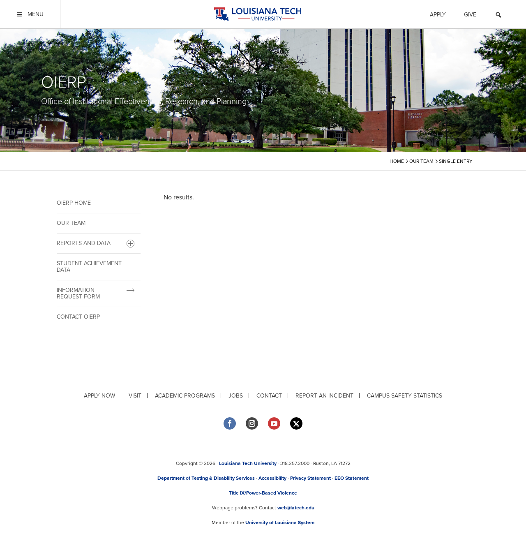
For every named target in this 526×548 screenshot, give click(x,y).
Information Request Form (78, 293)
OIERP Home (74, 202)
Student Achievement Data (89, 266)
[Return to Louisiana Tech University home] (257, 14)
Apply (438, 14)
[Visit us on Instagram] (252, 423)
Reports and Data (84, 243)
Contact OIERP (78, 316)
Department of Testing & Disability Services (206, 478)
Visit (135, 395)
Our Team (71, 223)
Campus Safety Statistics (404, 395)
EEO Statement (352, 478)
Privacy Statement (310, 478)
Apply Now (99, 395)
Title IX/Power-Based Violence (263, 493)
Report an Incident (324, 395)
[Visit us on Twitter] (296, 423)
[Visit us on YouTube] (274, 423)
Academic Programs (185, 395)
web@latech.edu (295, 508)
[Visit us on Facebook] (229, 423)
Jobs (235, 395)
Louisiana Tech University (248, 463)
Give (470, 14)
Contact (269, 395)
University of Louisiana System (279, 522)
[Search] (498, 16)
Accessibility (272, 478)
